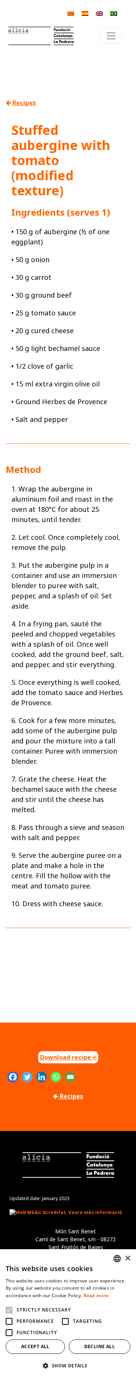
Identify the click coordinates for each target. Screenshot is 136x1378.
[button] (68, 1365)
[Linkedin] (41, 1077)
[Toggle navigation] (111, 35)
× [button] (127, 1258)
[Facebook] (13, 1077)
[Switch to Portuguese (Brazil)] (114, 13)
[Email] (70, 1077)
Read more (96, 1295)
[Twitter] (27, 1077)
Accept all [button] (35, 1346)
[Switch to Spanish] (85, 13)
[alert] (68, 1313)
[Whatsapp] (56, 1077)
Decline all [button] (99, 1346)
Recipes (23, 103)
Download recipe (66, 1057)
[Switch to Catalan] (70, 13)
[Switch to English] (99, 13)
